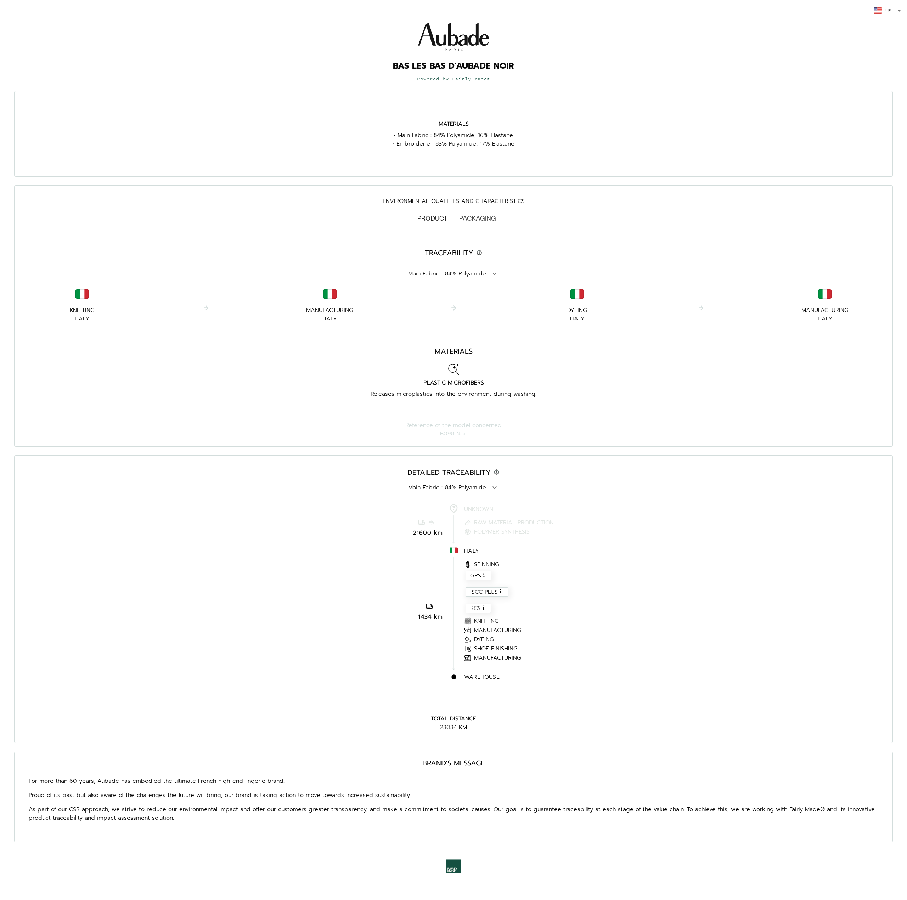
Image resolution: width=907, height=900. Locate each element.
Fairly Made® (471, 79)
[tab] (433, 217)
